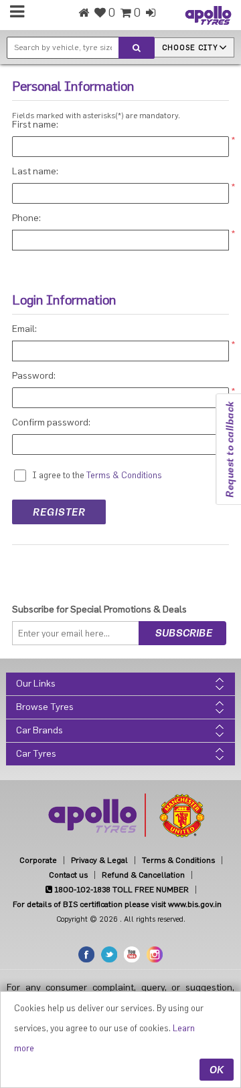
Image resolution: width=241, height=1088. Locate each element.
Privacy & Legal (99, 860)
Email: (24, 329)
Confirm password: (51, 422)
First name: (35, 125)
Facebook (86, 954)
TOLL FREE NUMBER (120, 890)
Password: (34, 376)
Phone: (26, 218)
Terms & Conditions (178, 860)
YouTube (132, 954)
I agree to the (58, 475)
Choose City (190, 47)
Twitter (109, 954)
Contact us (68, 875)
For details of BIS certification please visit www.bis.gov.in (117, 904)
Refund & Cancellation (143, 875)
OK (217, 1069)
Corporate (38, 860)
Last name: (35, 171)
